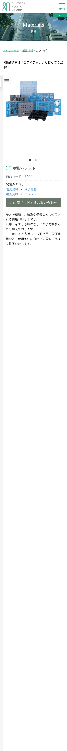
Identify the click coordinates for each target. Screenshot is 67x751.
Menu (6, 79)
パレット (30, 194)
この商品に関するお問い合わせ (33, 202)
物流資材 (12, 189)
